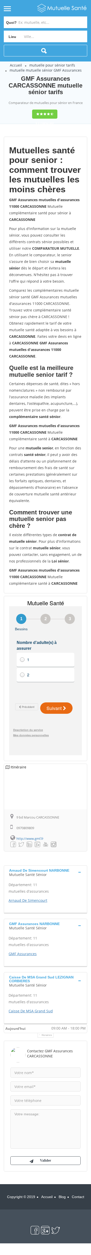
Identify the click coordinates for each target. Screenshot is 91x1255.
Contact (78, 1197)
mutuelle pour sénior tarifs (52, 65)
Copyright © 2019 (21, 1197)
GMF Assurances (23, 953)
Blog (62, 1197)
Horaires (47, 1035)
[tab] (45, 872)
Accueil (16, 65)
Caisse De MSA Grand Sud (31, 1011)
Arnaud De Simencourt (28, 900)
